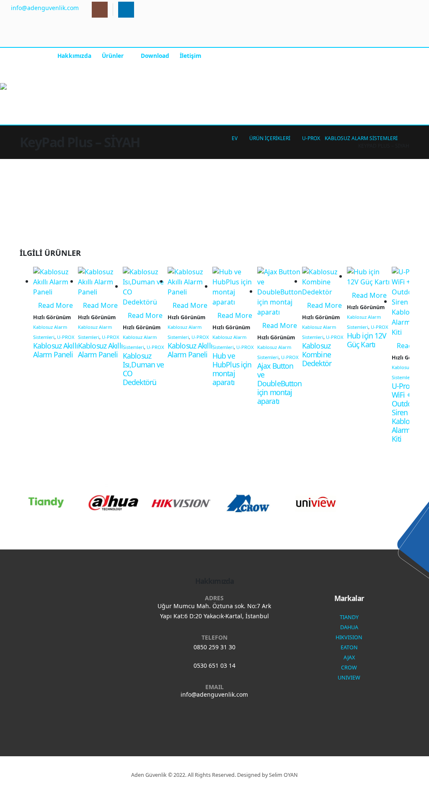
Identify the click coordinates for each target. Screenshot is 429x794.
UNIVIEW (349, 677)
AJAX (349, 657)
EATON (349, 647)
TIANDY (349, 617)
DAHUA (349, 627)
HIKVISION (349, 637)
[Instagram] (100, 10)
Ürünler (113, 56)
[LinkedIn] (126, 10)
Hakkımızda (74, 56)
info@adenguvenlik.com (214, 694)
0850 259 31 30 (214, 647)
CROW (349, 667)
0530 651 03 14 (214, 665)
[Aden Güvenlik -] (26, 86)
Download (155, 56)
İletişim (190, 56)
